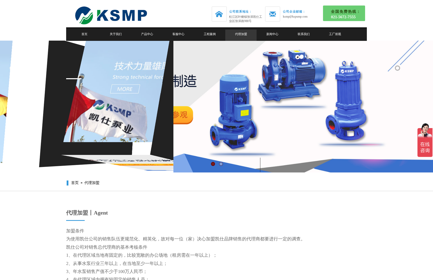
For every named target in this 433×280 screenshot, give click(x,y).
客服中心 (178, 34)
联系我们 (304, 34)
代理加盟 (241, 34)
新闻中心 (272, 34)
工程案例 (210, 34)
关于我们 (116, 34)
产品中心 (147, 34)
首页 (84, 34)
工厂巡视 (335, 34)
